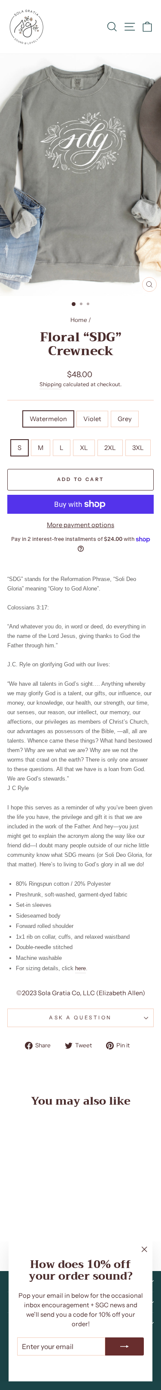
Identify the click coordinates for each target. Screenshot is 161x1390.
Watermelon (48, 419)
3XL (138, 448)
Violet (92, 419)
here (80, 968)
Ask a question (80, 1018)
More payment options (80, 525)
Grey (125, 419)
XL (84, 448)
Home (78, 319)
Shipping (50, 384)
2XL (110, 448)
